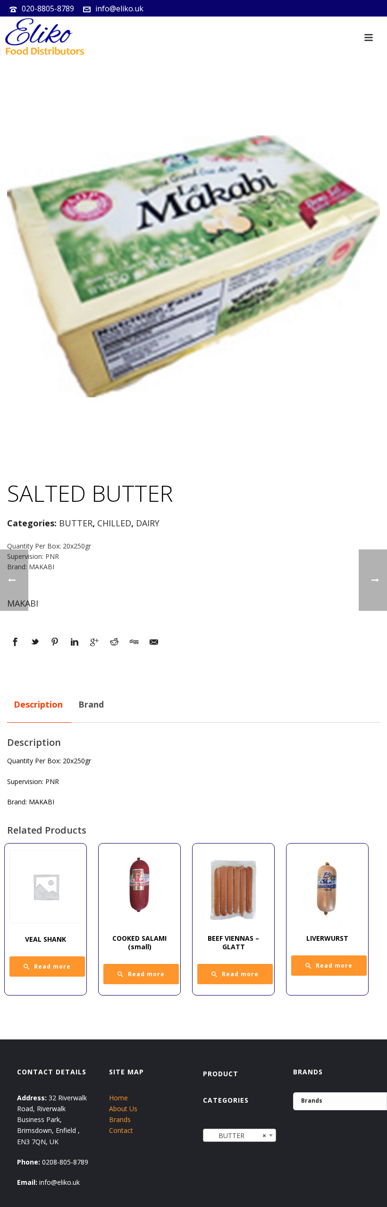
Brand (91, 704)
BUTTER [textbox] (237, 1135)
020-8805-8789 (48, 8)
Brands (120, 1119)
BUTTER (76, 523)
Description (38, 704)
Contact (121, 1130)
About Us (123, 1108)
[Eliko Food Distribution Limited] (43, 38)
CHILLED (114, 523)
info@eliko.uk (119, 8)
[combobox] (240, 1135)
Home (118, 1097)
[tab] (38, 705)
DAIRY (148, 523)
